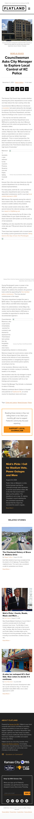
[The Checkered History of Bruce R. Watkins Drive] (17, 538)
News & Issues (17, 53)
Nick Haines (7, 618)
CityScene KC (17, 392)
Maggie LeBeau (8, 557)
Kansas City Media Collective (10, 744)
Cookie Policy (20, 812)
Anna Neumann (8, 682)
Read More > (6, 569)
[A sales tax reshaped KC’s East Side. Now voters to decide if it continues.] (17, 660)
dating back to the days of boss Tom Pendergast (17, 234)
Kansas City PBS (14, 724)
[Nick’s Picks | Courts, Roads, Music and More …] (17, 599)
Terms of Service (28, 812)
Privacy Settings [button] (5, 812)
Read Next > (10, 508)
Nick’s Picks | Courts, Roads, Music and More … (15, 614)
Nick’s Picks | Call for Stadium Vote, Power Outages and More (16, 469)
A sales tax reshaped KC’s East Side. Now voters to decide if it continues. (16, 677)
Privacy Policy (13, 812)
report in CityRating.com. (12, 211)
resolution (6, 108)
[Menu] (29, 8)
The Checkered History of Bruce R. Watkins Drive (17, 553)
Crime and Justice (11, 402)
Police (30, 402)
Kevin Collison (19, 82)
